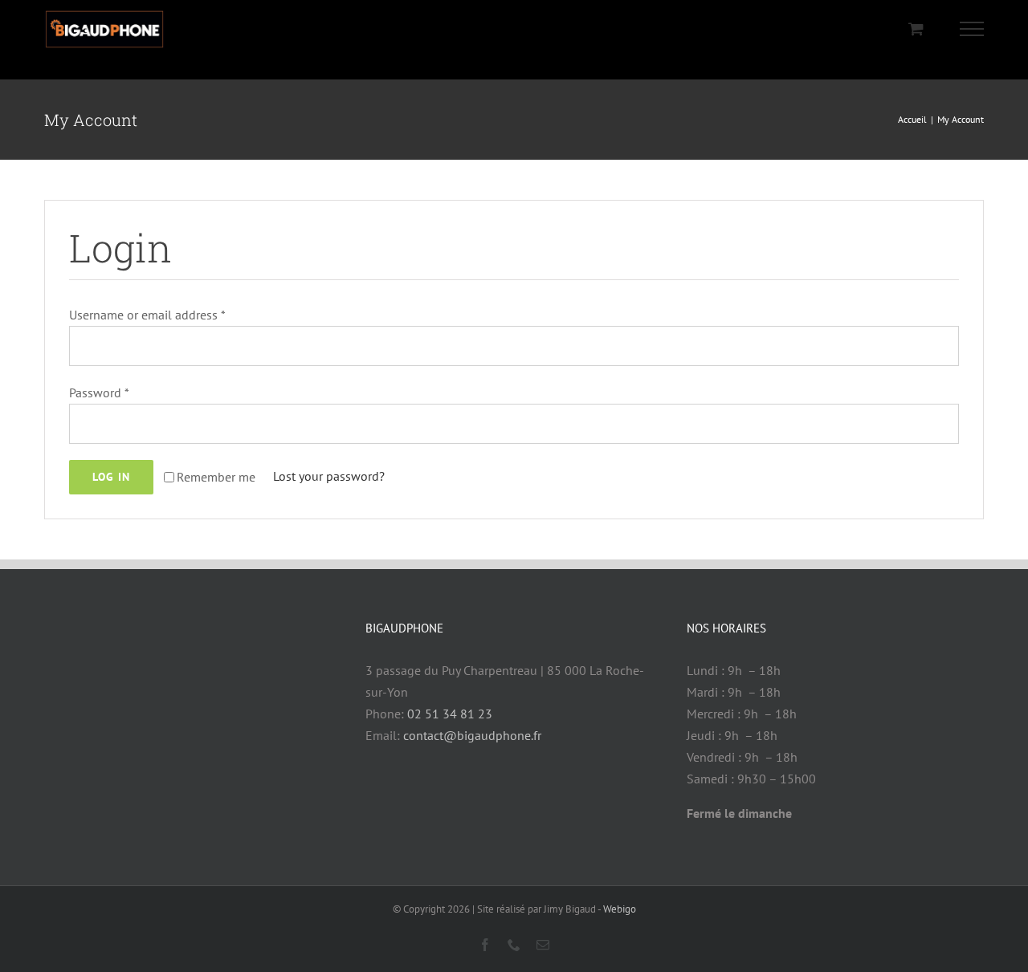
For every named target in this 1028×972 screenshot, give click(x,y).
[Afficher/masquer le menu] (972, 29)
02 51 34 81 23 (449, 714)
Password (98, 392)
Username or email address (147, 315)
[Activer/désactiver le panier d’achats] (916, 28)
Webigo (619, 909)
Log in (111, 477)
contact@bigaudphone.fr (472, 735)
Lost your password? (329, 476)
